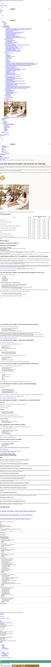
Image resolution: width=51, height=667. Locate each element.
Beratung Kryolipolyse (5, 600)
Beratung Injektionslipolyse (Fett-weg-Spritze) (9, 580)
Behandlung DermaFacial (6, 590)
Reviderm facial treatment (10, 91)
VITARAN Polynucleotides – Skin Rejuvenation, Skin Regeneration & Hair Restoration (20, 62)
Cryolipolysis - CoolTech (10, 82)
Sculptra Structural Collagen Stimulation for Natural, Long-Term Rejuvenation (18, 65)
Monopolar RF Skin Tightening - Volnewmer (13, 51)
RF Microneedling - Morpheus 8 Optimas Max (13, 48)
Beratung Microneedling (6, 566)
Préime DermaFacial (9, 90)
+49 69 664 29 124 (7, 134)
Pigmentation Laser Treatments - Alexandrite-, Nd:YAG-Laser (16, 37)
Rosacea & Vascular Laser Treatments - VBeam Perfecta (15, 32)
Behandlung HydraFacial (6, 589)
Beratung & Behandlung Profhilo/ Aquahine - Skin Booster (11, 583)
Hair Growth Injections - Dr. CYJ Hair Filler (13, 76)
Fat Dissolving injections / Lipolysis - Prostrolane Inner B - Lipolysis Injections (18, 87)
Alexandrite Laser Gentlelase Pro (9, 123)
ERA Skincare (8, 94)
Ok (0, 522)
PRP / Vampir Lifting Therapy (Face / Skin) (13, 70)
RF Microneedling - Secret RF (11, 49)
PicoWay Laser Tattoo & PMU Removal (12, 30)
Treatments (3, 26)
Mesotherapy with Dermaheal (10, 73)
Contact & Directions (5, 648)
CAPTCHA (2, 613)
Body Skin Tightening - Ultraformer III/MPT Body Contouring (16, 83)
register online (2, 623)
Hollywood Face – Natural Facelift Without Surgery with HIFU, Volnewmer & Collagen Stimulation (22, 63)
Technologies (4, 150)
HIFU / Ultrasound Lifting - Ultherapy (12, 47)
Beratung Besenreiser (5, 561)
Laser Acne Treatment (9, 31)
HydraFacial (6, 129)
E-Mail (3, 534)
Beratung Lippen (4, 581)
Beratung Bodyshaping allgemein (7, 599)
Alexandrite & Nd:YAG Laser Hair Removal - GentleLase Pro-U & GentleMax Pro (19, 28)
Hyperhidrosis (8, 61)
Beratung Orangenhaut (5, 601)
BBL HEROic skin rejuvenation (11, 45)
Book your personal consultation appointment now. (8, 270)
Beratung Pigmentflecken (6, 568)
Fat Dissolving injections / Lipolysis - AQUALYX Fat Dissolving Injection (18, 86)
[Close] (11, 526)
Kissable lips (8, 54)
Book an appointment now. (4, 449)
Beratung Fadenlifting (5, 579)
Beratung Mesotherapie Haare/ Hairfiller (8, 582)
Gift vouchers (2, 616)
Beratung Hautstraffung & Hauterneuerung (8, 564)
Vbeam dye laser (6, 126)
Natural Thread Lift (9, 99)
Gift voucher (4, 147)
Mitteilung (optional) (3, 603)
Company (1, 527)
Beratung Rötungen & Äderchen (7, 569)
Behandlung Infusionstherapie (6, 550)
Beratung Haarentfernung (6, 540)
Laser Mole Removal (9, 41)
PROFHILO (6, 130)
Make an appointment (5, 132)
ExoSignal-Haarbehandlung (10, 77)
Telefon (3, 532)
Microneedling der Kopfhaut (10, 79)
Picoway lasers (6, 125)
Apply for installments (3, 249)
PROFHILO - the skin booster (11, 67)
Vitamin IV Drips (8, 96)
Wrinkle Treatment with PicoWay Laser (12, 35)
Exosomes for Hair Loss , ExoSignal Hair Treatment (14, 78)
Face (6, 53)
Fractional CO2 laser (7, 127)
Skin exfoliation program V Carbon (11, 92)
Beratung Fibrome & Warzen (6, 563)
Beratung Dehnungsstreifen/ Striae (7, 562)
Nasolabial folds (8, 55)
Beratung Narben (4, 567)
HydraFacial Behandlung (6, 575)
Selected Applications (5, 118)
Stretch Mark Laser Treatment (10, 34)
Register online (2, 135)
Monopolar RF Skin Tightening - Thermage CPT (13, 50)
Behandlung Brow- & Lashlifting (7, 594)
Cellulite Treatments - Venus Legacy (11, 85)
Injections (7, 60)
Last (22, 531)
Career (1, 620)
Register (1, 10)
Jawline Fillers (8, 57)
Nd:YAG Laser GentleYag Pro (9, 124)
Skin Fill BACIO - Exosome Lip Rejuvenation (13, 74)
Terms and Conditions (5, 653)
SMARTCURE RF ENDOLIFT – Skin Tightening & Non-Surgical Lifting (18, 44)
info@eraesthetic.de (9, 637)
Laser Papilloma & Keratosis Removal (12, 42)
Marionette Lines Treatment (10, 56)
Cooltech (5, 128)
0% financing (6, 121)
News (3, 151)
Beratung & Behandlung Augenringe (8, 578)
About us (3, 149)
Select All (2, 541)
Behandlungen (4, 536)
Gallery (5, 24)
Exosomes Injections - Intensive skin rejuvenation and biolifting (16, 69)
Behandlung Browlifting (6, 592)
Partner (5, 131)
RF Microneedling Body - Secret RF (11, 84)
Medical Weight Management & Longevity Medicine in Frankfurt (16, 88)
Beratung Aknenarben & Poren (7, 560)
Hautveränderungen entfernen (10, 40)
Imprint (3, 652)
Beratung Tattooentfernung (6, 545)
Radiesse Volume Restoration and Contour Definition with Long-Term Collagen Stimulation (20, 64)
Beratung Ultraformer (5, 570)
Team (5, 23)
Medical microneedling (9, 93)
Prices (3, 148)
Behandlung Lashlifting (5, 593)
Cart (0, 11)
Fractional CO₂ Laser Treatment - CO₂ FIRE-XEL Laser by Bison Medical (18, 29)
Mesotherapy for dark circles (10, 72)
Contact (1, 9)
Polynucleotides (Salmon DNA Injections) (12, 68)
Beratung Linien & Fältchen (6, 565)
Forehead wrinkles (9, 58)
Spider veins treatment (9, 38)
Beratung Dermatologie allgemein (7, 559)
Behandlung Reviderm (5, 591)
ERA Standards (6, 25)
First (11, 531)
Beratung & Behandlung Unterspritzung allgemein (10, 577)
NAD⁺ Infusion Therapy (10, 97)
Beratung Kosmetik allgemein (6, 588)
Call (32, 665)
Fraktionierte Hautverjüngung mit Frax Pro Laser (13, 36)
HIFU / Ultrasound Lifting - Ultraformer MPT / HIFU (14, 46)
